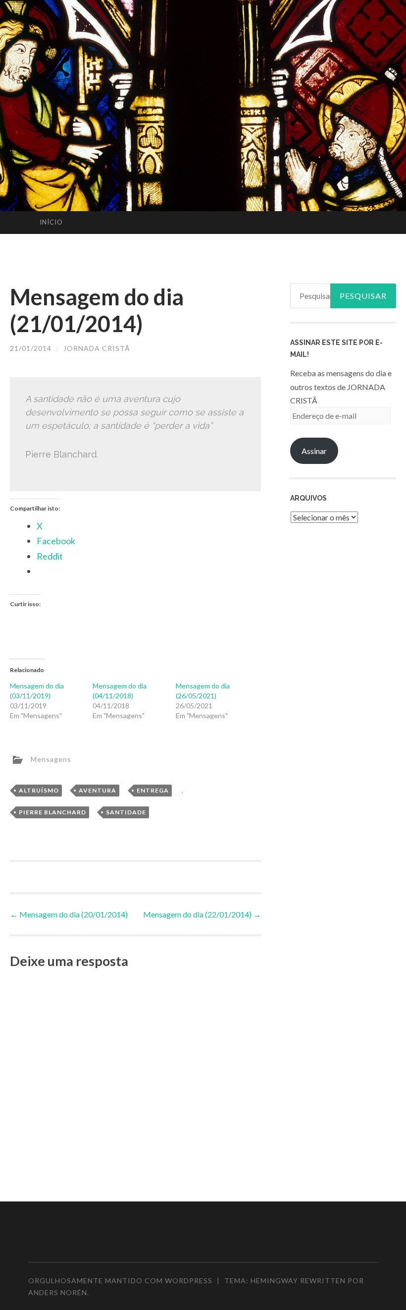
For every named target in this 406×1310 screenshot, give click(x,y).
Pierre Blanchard (52, 812)
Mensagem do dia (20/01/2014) (69, 914)
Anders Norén (57, 1292)
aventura (97, 790)
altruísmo (39, 790)
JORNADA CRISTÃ (96, 348)
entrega (153, 790)
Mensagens (51, 758)
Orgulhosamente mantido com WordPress (120, 1280)
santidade (126, 812)
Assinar (314, 451)
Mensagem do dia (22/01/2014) (202, 914)
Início (51, 222)
